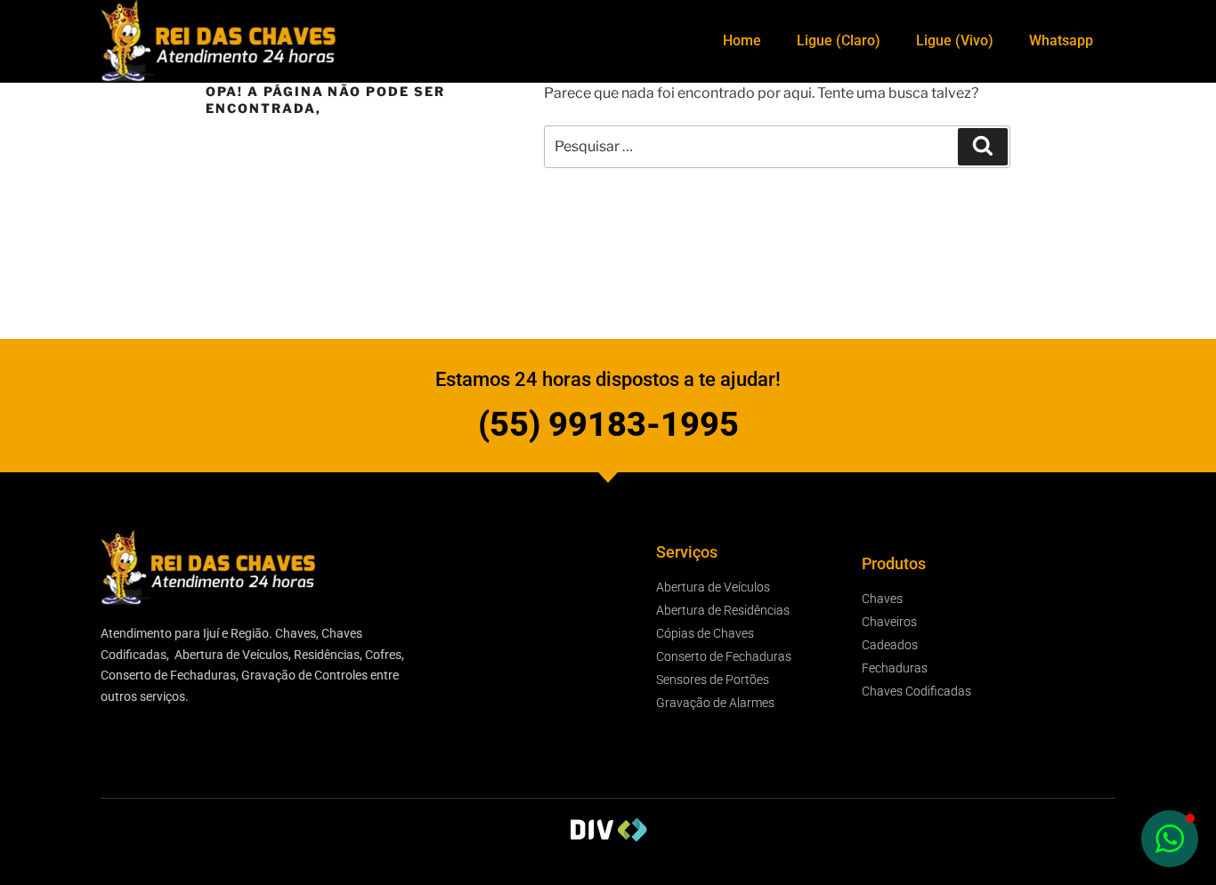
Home (742, 40)
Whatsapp (1061, 40)
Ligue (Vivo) (954, 40)
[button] (1169, 838)
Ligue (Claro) (838, 40)
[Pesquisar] (983, 146)
